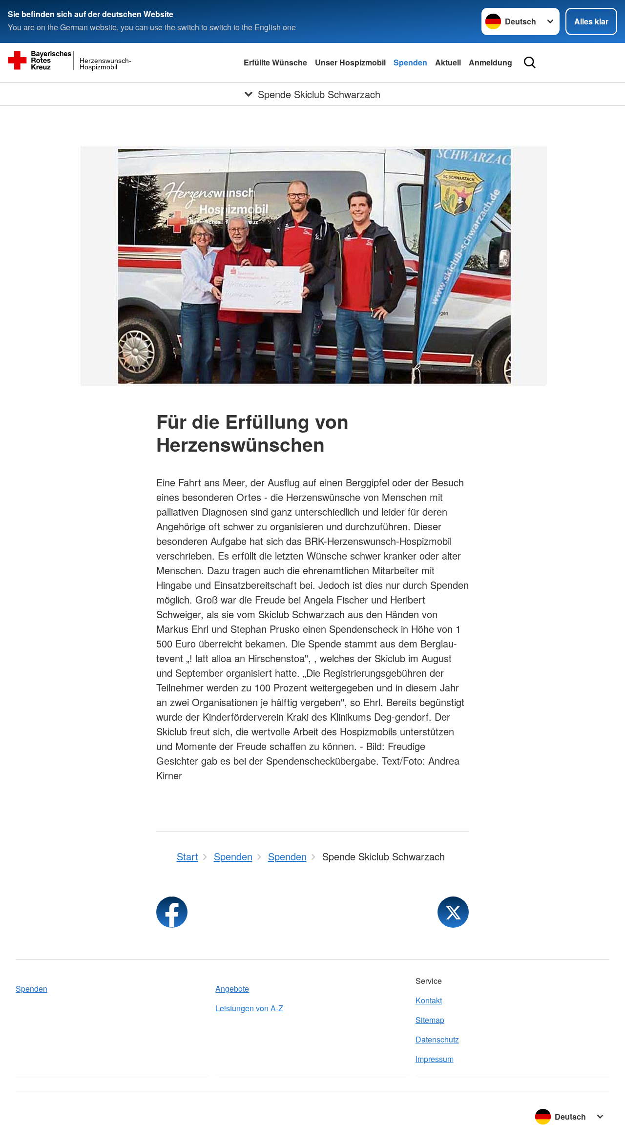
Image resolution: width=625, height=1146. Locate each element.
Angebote (232, 988)
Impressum (435, 1058)
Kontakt (429, 1000)
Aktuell (448, 62)
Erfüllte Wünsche (275, 62)
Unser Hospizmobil (350, 62)
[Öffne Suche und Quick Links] (530, 62)
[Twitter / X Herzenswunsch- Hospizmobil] (453, 912)
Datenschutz (437, 1039)
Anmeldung (490, 62)
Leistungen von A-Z (249, 1008)
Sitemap (430, 1019)
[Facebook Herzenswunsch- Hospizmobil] (172, 912)
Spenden (410, 62)
